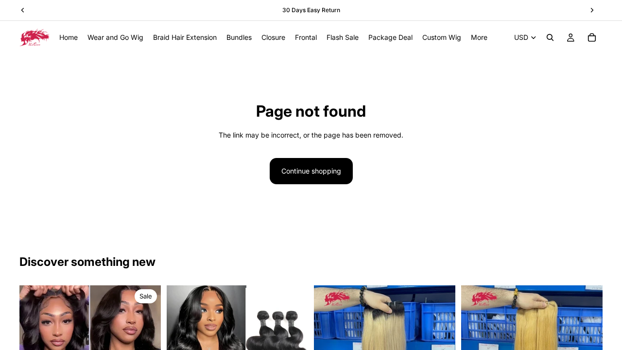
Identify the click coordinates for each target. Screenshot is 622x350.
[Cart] (592, 37)
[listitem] (479, 37)
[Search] (550, 37)
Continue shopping (311, 171)
